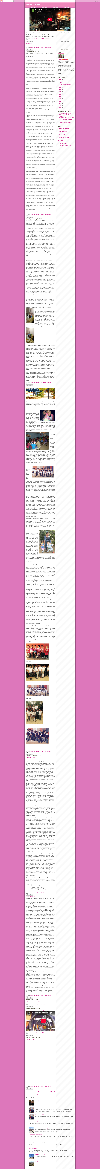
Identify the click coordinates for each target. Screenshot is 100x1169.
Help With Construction (64, 142)
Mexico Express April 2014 (33, 1001)
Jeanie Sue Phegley (63, 59)
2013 (60, 93)
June (61, 81)
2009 (60, 98)
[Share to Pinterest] (32, 41)
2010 (60, 96)
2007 (60, 101)
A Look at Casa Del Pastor (41, 1114)
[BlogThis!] (28, 41)
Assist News (62, 124)
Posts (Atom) (35, 1094)
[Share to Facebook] (30, 41)
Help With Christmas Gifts (65, 145)
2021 (60, 79)
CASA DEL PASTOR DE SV (65, 113)
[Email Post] (40, 39)
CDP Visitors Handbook (64, 130)
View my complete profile (63, 75)
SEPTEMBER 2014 (31, 896)
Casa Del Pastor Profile (40, 1108)
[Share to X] (29, 41)
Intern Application (63, 131)
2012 (60, 94)
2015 (60, 89)
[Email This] (26, 41)
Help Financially (62, 143)
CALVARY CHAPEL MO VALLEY (66, 117)
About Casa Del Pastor (64, 128)
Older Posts (52, 1091)
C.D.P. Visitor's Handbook (41, 1154)
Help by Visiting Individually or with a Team (45, 1127)
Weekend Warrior (33, 1148)
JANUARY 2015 (30, 757)
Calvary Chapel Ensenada (65, 122)
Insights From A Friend (64, 136)
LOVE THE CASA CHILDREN (35, 1134)
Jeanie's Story (62, 133)
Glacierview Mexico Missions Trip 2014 (36, 1010)
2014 (60, 91)
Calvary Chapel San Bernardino (66, 114)
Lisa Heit (61, 116)
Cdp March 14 (30, 1039)
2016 (60, 87)
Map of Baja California (64, 137)
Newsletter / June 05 (33, 1121)
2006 (60, 103)
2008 (60, 100)
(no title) (37, 1100)
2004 (60, 107)
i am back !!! (29, 43)
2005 (60, 105)
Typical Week (62, 134)
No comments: (48, 38)
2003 (60, 108)
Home (38, 1091)
